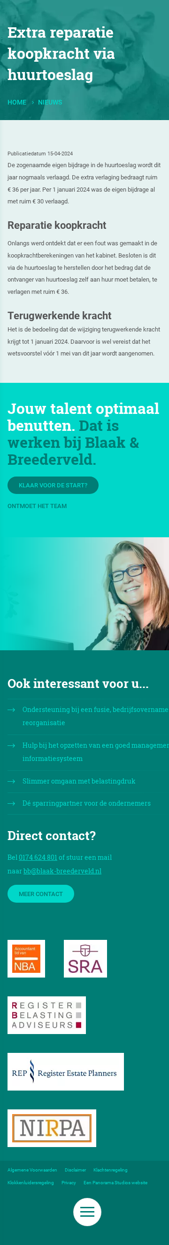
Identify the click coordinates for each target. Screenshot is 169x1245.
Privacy (68, 1183)
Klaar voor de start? (53, 485)
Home (17, 102)
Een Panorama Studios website (115, 1183)
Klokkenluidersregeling (31, 1183)
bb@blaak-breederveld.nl (62, 870)
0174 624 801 (38, 857)
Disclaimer (75, 1170)
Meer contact (41, 893)
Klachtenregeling (110, 1170)
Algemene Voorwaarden (32, 1170)
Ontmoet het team (37, 505)
